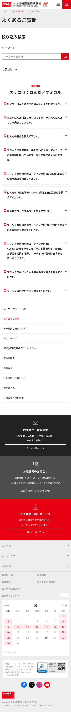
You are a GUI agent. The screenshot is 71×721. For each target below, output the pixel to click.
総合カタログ (10, 338)
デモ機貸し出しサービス (15, 328)
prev (62, 595)
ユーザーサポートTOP (14, 308)
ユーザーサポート (16, 11)
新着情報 (6, 581)
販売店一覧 (7, 575)
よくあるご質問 (11, 318)
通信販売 (7, 368)
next (67, 595)
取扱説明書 (9, 358)
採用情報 (41, 575)
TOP (4, 11)
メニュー (58, 4)
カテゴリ (7, 69)
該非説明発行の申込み (14, 377)
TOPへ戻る (64, 714)
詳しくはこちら (35, 447)
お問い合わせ (66, 4)
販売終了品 (9, 387)
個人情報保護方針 (11, 588)
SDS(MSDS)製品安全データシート (20, 348)
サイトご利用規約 (46, 581)
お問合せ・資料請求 (13, 397)
